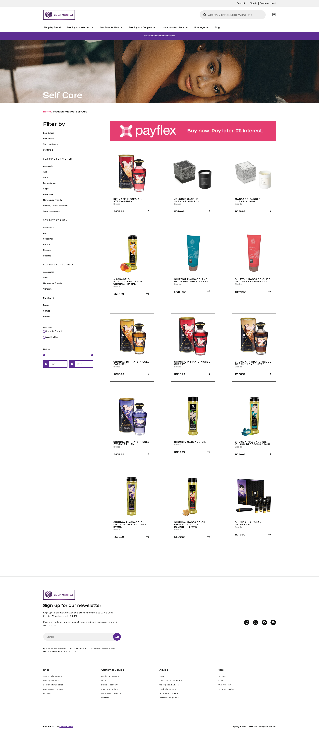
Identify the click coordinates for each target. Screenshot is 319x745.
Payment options (109, 689)
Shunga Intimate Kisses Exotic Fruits (131, 443)
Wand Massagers (51, 211)
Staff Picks (48, 150)
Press (220, 680)
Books (46, 305)
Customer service (110, 676)
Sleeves (47, 250)
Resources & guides (169, 698)
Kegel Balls (48, 194)
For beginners (49, 183)
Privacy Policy (224, 685)
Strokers (47, 256)
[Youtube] (273, 622)
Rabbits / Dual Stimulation (55, 206)
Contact (105, 698)
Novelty (48, 298)
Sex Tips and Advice (169, 685)
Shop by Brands (50, 144)
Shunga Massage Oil (190, 442)
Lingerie (47, 693)
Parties (46, 316)
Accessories (48, 166)
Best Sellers (48, 133)
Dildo (45, 278)
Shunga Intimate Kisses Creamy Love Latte (253, 363)
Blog (162, 676)
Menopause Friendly (52, 200)
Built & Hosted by (58, 726)
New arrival (48, 139)
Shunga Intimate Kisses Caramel (131, 363)
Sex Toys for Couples (58, 265)
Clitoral (46, 177)
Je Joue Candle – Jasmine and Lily (187, 200)
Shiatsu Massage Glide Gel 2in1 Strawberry (253, 280)
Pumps (46, 244)
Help (103, 680)
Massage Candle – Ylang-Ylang (249, 200)
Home (47, 111)
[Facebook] (264, 622)
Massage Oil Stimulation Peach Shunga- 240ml (127, 281)
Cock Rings (48, 239)
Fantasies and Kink (169, 693)
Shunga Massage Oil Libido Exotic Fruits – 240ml (130, 524)
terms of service (51, 651)
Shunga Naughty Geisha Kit (248, 523)
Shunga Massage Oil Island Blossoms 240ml (253, 443)
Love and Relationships (171, 680)
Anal (45, 172)
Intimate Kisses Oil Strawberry (127, 200)
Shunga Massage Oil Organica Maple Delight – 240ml (190, 524)
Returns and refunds (111, 693)
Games (46, 311)
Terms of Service (226, 689)
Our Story (222, 676)
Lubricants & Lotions (53, 689)
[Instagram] (246, 622)
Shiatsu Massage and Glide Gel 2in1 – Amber (191, 280)
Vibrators (47, 289)
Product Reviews (168, 689)
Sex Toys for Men (55, 220)
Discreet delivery (109, 685)
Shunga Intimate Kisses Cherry (192, 363)
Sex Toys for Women (57, 159)
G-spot (46, 189)
